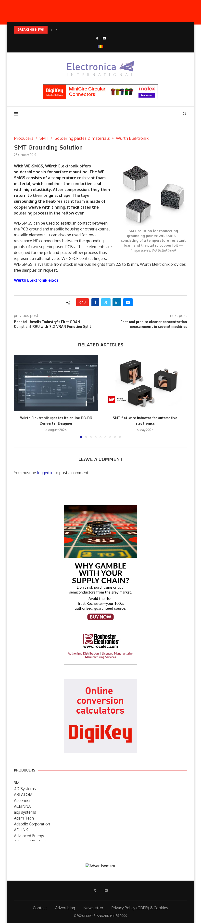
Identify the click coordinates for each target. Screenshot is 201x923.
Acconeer (22, 800)
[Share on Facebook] (95, 302)
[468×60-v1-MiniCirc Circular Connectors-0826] (100, 86)
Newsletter (93, 907)
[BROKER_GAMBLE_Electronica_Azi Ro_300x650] (100, 508)
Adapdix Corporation (32, 824)
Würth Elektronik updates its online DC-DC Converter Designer (56, 420)
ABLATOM (23, 794)
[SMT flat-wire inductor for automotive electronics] (145, 383)
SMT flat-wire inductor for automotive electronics (145, 420)
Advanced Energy (29, 835)
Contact (40, 907)
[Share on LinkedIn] (117, 302)
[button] (51, 30)
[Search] (184, 114)
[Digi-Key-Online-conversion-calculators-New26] (100, 682)
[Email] (104, 38)
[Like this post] (84, 302)
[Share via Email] (128, 302)
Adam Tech (24, 818)
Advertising (65, 907)
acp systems (25, 812)
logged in (45, 472)
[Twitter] (97, 38)
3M (16, 782)
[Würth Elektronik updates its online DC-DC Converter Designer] (56, 383)
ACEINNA (22, 806)
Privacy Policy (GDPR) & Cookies (140, 907)
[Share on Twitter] (106, 302)
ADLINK (21, 829)
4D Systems (25, 788)
